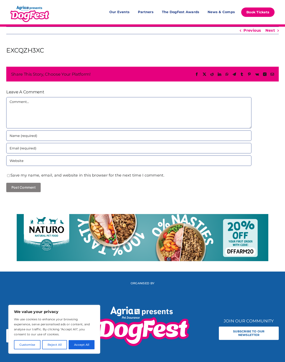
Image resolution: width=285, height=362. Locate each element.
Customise (27, 345)
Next (270, 30)
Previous (252, 30)
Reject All (55, 345)
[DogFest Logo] (29, 6)
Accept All (81, 345)
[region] (54, 329)
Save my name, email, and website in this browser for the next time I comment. (87, 175)
